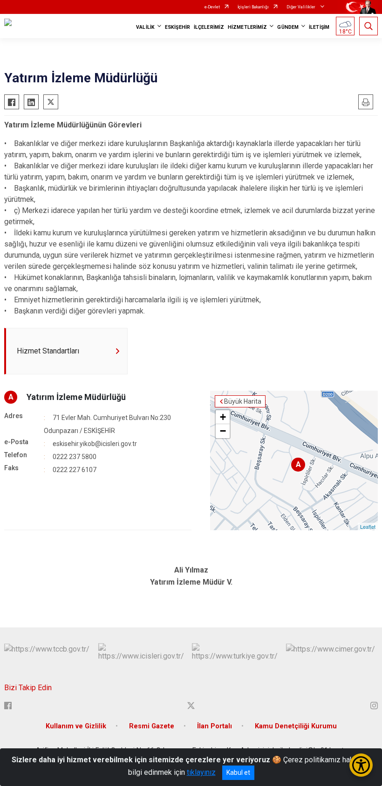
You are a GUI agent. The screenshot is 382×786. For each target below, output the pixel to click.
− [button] (223, 431)
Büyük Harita (242, 401)
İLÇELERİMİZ (209, 27)
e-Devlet (212, 7)
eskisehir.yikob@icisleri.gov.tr (95, 443)
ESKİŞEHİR (177, 27)
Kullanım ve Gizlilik (76, 726)
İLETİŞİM (319, 27)
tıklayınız (201, 772)
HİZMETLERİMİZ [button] (247, 27)
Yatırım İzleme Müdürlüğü (76, 397)
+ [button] (223, 417)
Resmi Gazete (151, 726)
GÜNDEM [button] (288, 27)
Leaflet (367, 526)
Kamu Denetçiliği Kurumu (296, 726)
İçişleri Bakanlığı (253, 7)
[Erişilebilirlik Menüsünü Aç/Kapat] (361, 765)
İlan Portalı (214, 726)
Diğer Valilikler (301, 7)
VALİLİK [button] (145, 27)
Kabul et (238, 772)
